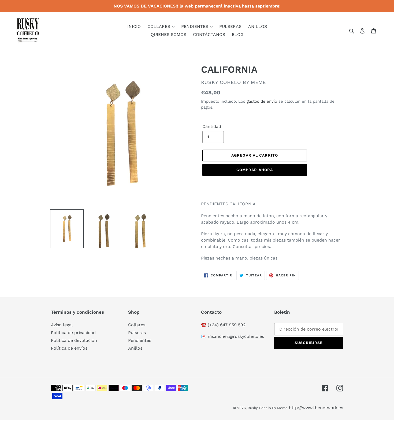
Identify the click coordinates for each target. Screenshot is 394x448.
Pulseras (137, 332)
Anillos (135, 348)
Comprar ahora (254, 170)
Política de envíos (69, 348)
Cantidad (211, 126)
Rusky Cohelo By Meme (268, 408)
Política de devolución (74, 340)
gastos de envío (262, 101)
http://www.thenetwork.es (316, 407)
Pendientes (139, 340)
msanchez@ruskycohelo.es (236, 336)
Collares (136, 324)
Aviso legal (62, 324)
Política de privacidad (73, 332)
